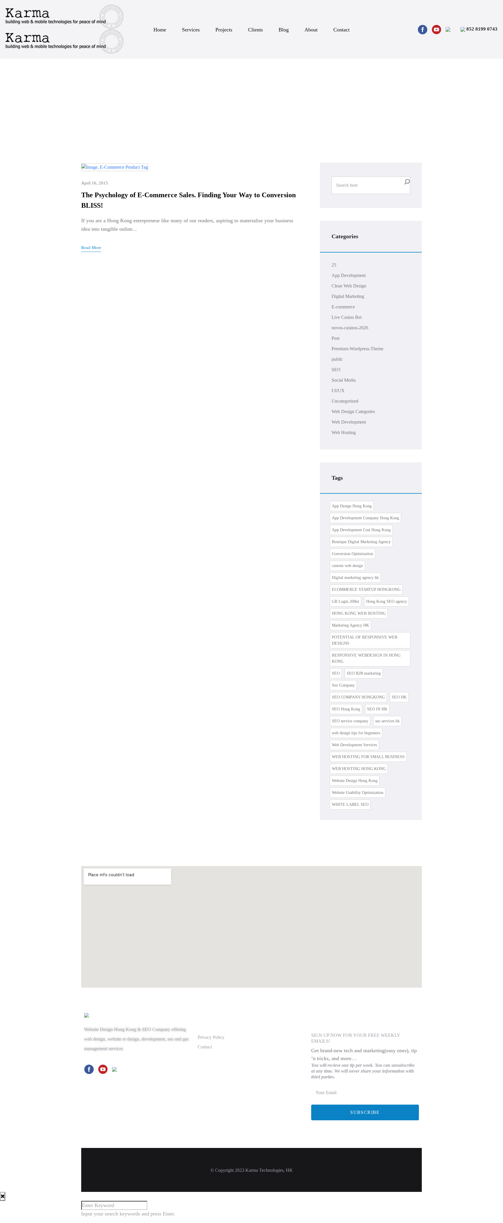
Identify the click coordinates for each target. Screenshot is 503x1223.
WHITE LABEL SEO (350, 804)
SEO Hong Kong (346, 709)
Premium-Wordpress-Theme (357, 348)
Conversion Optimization (352, 554)
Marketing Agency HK (350, 625)
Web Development (349, 421)
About (311, 30)
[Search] (407, 181)
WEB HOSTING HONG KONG (359, 769)
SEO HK (399, 697)
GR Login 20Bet (345, 601)
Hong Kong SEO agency (386, 601)
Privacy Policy (211, 1037)
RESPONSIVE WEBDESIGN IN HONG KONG (366, 658)
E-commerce (343, 306)
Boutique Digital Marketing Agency (361, 542)
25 (334, 264)
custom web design (347, 565)
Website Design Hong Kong (355, 780)
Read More (91, 247)
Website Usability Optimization (357, 792)
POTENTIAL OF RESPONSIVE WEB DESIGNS (364, 640)
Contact (341, 30)
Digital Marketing (348, 296)
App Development (349, 275)
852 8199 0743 (481, 29)
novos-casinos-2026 (350, 327)
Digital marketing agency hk (355, 577)
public (337, 359)
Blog (284, 30)
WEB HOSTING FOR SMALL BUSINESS (368, 757)
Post (335, 338)
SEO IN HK (377, 709)
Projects (223, 30)
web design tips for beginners (356, 733)
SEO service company (350, 721)
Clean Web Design (349, 285)
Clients (255, 30)
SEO (336, 369)
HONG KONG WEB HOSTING (359, 613)
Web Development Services (354, 745)
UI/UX (338, 390)
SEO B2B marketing (364, 673)
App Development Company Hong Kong (365, 518)
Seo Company (343, 685)
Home (159, 30)
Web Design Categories (353, 411)
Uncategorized (345, 401)
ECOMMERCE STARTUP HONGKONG (366, 589)
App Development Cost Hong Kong (361, 530)
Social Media (344, 380)
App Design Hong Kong (352, 506)
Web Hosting (344, 432)
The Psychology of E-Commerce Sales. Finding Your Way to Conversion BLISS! (188, 200)
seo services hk (387, 721)
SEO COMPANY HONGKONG (358, 697)
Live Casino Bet (347, 317)
